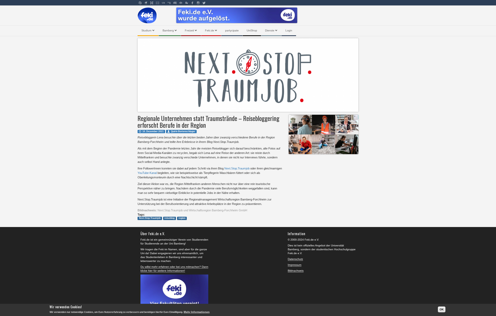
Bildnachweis (296, 270)
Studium (146, 30)
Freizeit (189, 30)
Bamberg (168, 30)
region (181, 218)
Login (288, 30)
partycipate (232, 30)
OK (442, 309)
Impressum (294, 264)
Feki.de (209, 30)
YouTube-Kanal (147, 172)
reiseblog (169, 218)
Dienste (269, 30)
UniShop (252, 30)
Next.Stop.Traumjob (237, 168)
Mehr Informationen (197, 311)
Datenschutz (295, 259)
